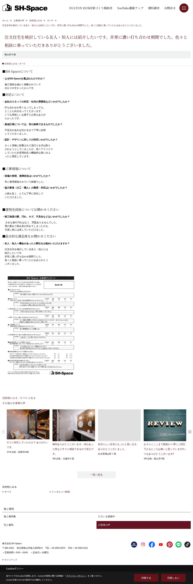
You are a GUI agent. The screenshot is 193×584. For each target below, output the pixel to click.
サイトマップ (11, 560)
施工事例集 (10, 516)
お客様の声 (104, 525)
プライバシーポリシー (76, 575)
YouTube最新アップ (130, 8)
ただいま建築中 (106, 516)
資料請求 (154, 8)
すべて (8, 491)
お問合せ (170, 8)
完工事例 (8, 525)
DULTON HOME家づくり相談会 (90, 8)
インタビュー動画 (61, 491)
